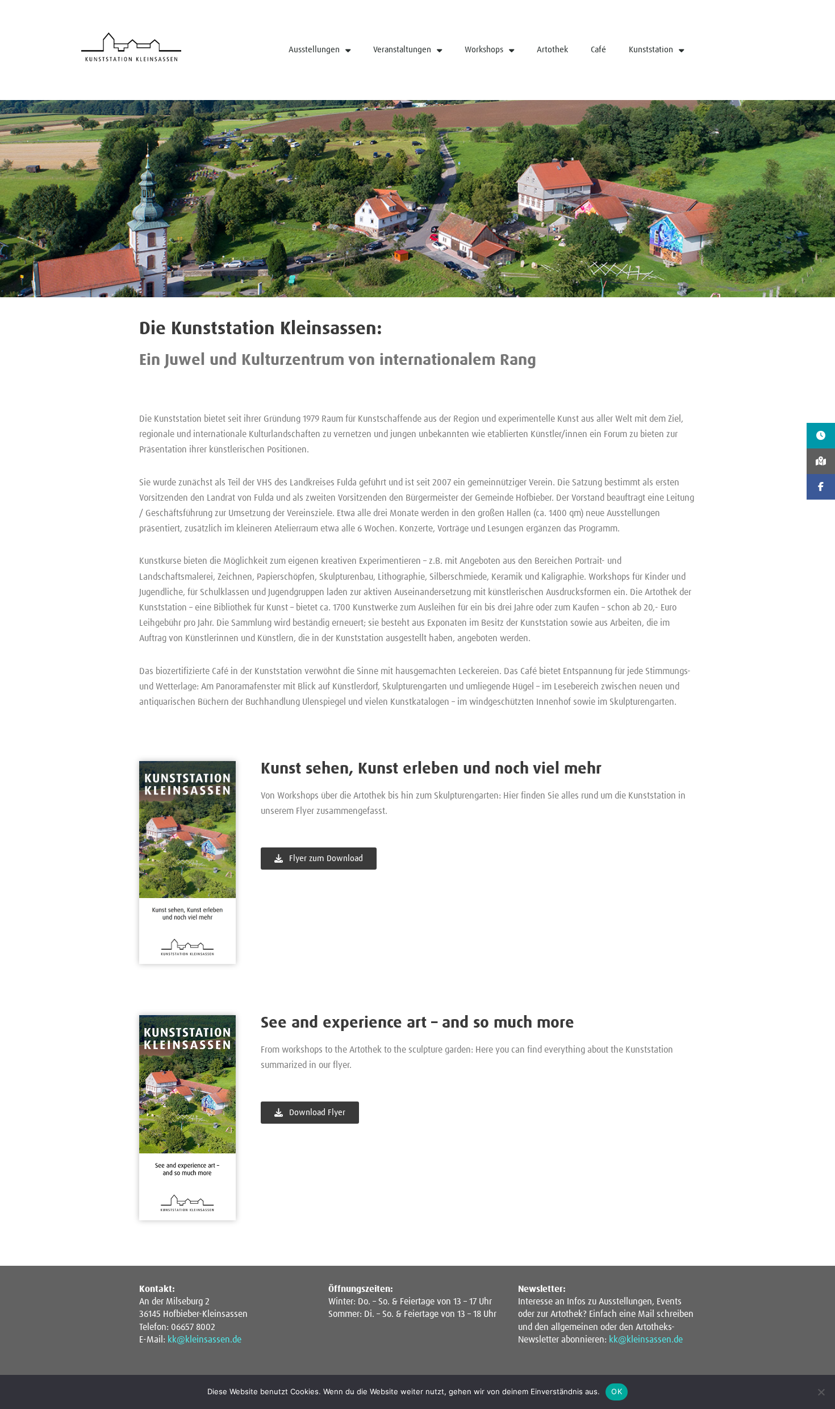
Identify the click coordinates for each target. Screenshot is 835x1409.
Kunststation (651, 49)
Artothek (552, 49)
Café (598, 49)
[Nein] (820, 1392)
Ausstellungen (314, 49)
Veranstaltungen (402, 49)
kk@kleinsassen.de (204, 1339)
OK (616, 1391)
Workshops (484, 49)
